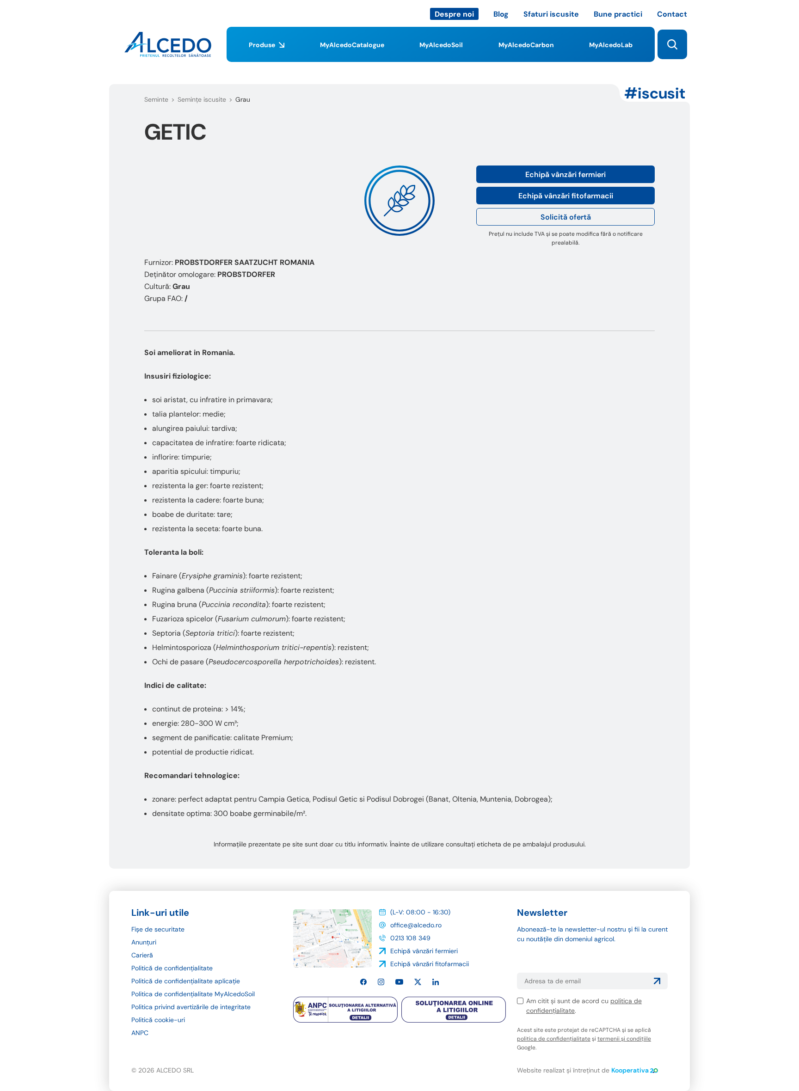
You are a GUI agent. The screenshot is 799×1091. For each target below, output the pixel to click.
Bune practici (618, 14)
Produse (262, 45)
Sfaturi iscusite (551, 14)
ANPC (139, 1033)
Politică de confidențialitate (172, 968)
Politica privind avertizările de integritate (191, 1007)
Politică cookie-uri (158, 1020)
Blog (501, 14)
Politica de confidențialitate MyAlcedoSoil (193, 994)
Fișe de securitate (157, 929)
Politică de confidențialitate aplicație (185, 981)
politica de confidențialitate (553, 1038)
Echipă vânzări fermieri (565, 174)
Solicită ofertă (566, 217)
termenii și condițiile (624, 1038)
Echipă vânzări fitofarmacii (565, 196)
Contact (672, 14)
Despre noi (454, 14)
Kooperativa (630, 1070)
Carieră (142, 955)
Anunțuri (143, 942)
